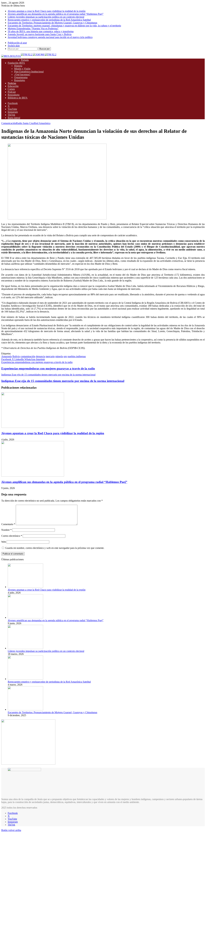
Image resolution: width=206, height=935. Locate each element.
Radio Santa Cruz (25, 123)
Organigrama (21, 77)
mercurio (50, 356)
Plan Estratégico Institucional (29, 71)
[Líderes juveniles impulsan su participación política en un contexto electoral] (25, 648)
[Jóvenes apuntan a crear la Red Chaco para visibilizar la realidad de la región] (32, 427)
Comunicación (8, 123)
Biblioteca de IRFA (18, 97)
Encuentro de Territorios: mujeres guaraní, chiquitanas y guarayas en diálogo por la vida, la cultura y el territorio (64, 25)
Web (3, 541)
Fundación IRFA (16, 62)
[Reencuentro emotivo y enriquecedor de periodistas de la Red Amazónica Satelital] (25, 678)
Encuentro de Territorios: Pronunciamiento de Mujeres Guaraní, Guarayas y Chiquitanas (52, 22)
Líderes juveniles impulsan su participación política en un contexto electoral (46, 16)
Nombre (6, 529)
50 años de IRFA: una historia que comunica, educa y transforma (41, 31)
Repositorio (13, 94)
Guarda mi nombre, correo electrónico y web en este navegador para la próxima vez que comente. (54, 548)
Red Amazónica (42, 123)
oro (65, 356)
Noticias (12, 83)
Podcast (12, 92)
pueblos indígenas (77, 356)
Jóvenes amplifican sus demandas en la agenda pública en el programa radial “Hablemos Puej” (55, 14)
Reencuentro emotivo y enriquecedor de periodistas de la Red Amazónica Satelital (49, 19)
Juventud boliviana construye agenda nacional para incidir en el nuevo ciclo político (50, 37)
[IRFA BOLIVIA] (11, 56)
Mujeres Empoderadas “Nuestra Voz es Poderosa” (33, 28)
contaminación (27, 356)
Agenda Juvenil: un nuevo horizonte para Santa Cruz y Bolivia (39, 34)
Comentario (8, 524)
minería (59, 356)
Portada (25, 60)
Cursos (11, 89)
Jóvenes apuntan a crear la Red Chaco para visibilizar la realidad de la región (46, 11)
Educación (13, 86)
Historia (18, 65)
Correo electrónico (11, 535)
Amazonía (6, 356)
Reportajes (19, 80)
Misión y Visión (22, 68)
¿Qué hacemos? (22, 74)
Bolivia (16, 356)
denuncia (40, 356)
